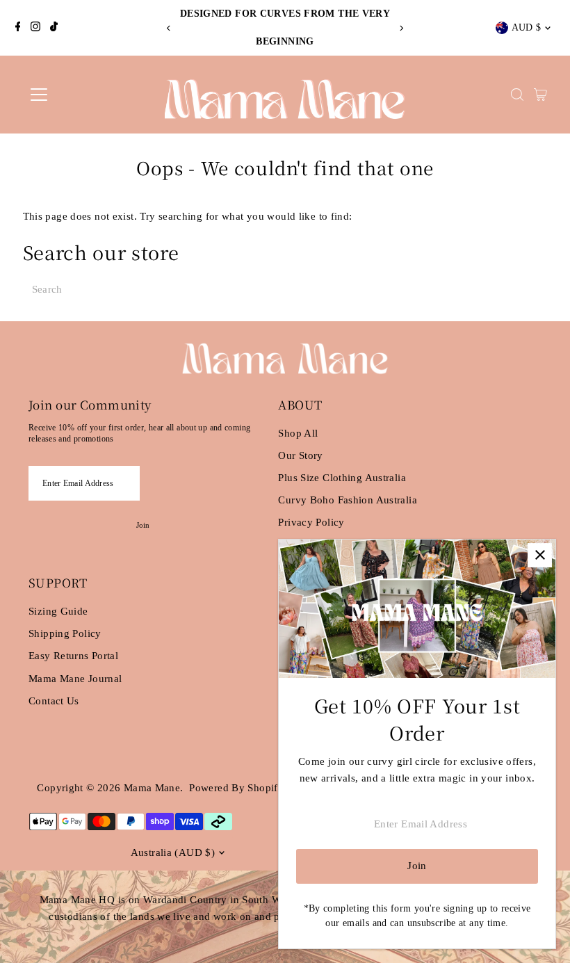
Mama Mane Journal (75, 678)
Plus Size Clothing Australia (342, 477)
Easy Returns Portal (73, 655)
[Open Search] (517, 94)
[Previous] (169, 28)
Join (143, 525)
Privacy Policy (311, 522)
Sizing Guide (58, 611)
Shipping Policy (64, 633)
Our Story (300, 455)
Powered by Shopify (236, 787)
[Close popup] (540, 555)
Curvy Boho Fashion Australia (347, 499)
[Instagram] (35, 27)
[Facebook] (18, 27)
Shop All (298, 433)
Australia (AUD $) (173, 852)
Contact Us (53, 700)
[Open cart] (540, 94)
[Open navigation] (85, 94)
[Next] (400, 28)
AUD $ (527, 27)
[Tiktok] (54, 27)
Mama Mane (152, 787)
